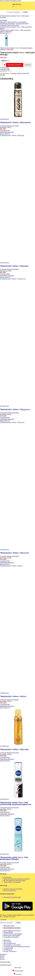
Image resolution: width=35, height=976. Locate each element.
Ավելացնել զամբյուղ (14, 64)
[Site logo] (16, 10)
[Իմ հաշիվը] (24, 7)
